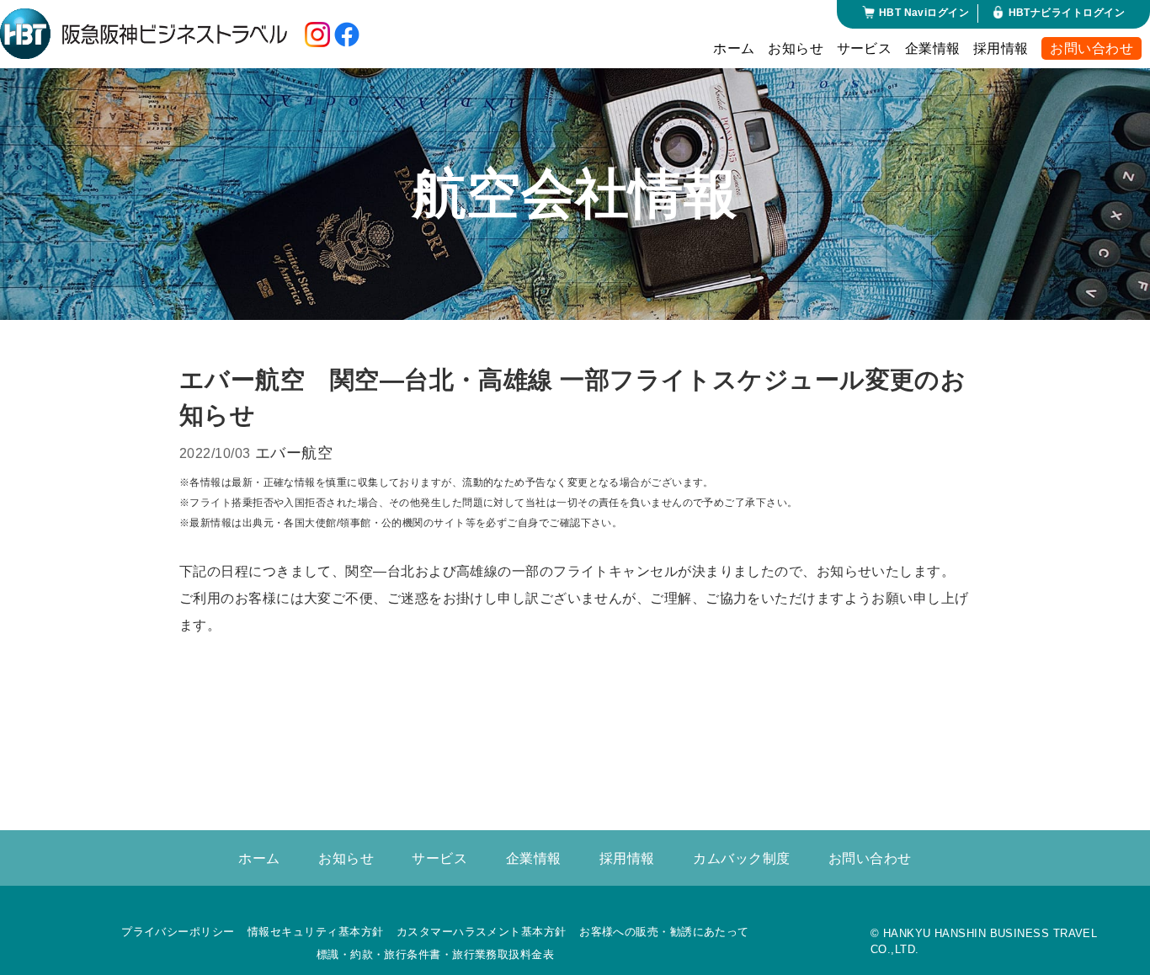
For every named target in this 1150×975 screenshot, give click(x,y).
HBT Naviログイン (924, 13)
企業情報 (933, 48)
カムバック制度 (741, 858)
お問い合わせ (1091, 48)
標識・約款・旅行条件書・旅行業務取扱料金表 (435, 954)
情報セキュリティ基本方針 (315, 931)
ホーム (733, 48)
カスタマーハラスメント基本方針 (482, 931)
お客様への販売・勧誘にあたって (664, 931)
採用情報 (1001, 48)
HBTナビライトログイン (1067, 13)
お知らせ (795, 48)
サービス (864, 48)
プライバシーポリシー (178, 931)
